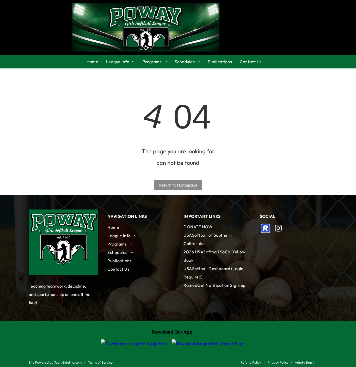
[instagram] (278, 229)
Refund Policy (251, 362)
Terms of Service (100, 362)
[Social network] (265, 229)
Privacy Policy (278, 362)
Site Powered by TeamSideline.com (55, 362)
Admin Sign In (305, 362)
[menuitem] (96, 61)
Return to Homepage (178, 185)
